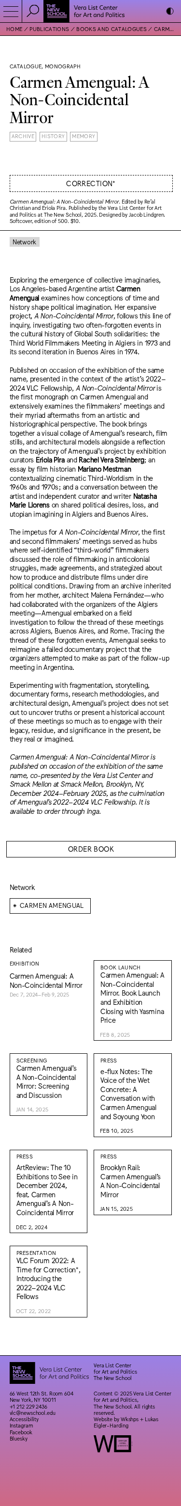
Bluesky (19, 1438)
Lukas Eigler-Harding (126, 1422)
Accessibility (24, 1419)
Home (14, 29)
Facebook (21, 1432)
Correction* (91, 183)
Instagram (21, 1425)
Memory (83, 136)
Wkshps (130, 1419)
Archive (23, 136)
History (53, 136)
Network (24, 241)
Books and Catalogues (111, 29)
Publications (49, 29)
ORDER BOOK (91, 848)
